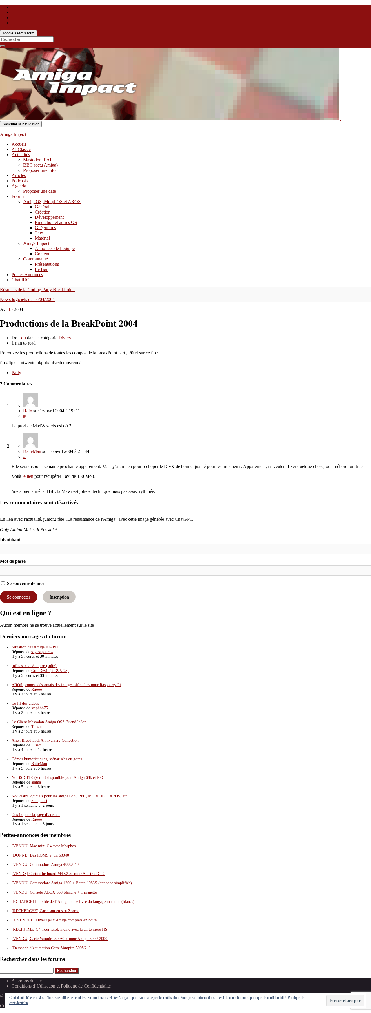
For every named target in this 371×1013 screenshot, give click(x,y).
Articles (19, 175)
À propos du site (27, 980)
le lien (27, 476)
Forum (18, 196)
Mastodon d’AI (37, 159)
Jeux (39, 232)
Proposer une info (39, 170)
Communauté (35, 258)
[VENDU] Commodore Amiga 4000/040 (45, 864)
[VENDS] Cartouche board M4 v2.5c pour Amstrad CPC (58, 874)
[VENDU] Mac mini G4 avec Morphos (44, 846)
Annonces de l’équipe (55, 248)
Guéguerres (45, 227)
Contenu (42, 253)
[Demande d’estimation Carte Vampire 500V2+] (51, 948)
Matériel (42, 238)
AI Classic (21, 149)
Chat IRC (20, 279)
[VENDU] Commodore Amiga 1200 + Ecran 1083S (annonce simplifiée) (72, 883)
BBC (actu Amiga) (40, 165)
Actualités (21, 154)
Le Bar (41, 269)
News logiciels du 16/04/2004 (27, 299)
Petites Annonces (27, 274)
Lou (22, 337)
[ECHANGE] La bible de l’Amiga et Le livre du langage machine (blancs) (73, 901)
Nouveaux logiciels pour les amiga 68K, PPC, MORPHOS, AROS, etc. (70, 796)
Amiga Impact (13, 134)
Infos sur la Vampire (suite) (34, 666)
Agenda (19, 185)
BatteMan (32, 451)
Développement (49, 217)
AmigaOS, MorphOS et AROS (52, 201)
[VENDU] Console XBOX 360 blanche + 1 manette (54, 892)
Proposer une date (39, 191)
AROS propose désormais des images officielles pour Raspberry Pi (66, 685)
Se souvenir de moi (25, 583)
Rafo (27, 410)
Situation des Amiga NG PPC (36, 647)
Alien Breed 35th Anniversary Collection (45, 740)
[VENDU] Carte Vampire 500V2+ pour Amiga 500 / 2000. (60, 939)
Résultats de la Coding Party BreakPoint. (37, 289)
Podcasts (20, 180)
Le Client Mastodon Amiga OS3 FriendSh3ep (49, 722)
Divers (65, 337)
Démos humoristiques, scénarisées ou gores (47, 759)
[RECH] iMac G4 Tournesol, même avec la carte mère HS (59, 929)
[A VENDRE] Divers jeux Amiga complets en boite (54, 920)
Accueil (19, 144)
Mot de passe (13, 561)
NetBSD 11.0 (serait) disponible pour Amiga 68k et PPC (58, 777)
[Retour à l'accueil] (340, 118)
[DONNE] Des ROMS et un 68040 (40, 855)
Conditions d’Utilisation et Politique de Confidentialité (61, 985)
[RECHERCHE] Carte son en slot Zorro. (45, 911)
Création (42, 211)
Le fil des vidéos (25, 703)
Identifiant (10, 539)
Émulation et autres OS (56, 222)
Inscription (59, 597)
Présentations (47, 264)
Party (16, 372)
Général (42, 206)
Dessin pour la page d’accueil (36, 814)
